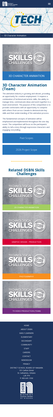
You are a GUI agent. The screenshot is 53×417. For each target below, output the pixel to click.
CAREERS (26, 352)
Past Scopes (26, 138)
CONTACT (26, 356)
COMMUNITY (26, 344)
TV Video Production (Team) (26, 311)
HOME (26, 325)
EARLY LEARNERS (26, 333)
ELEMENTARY (26, 337)
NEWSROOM (26, 360)
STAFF (26, 348)
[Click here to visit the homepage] (10, 4)
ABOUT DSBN (26, 329)
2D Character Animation (26, 207)
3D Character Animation (26, 76)
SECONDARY (26, 341)
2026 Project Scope (26, 149)
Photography (26, 276)
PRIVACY (26, 364)
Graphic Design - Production (26, 242)
